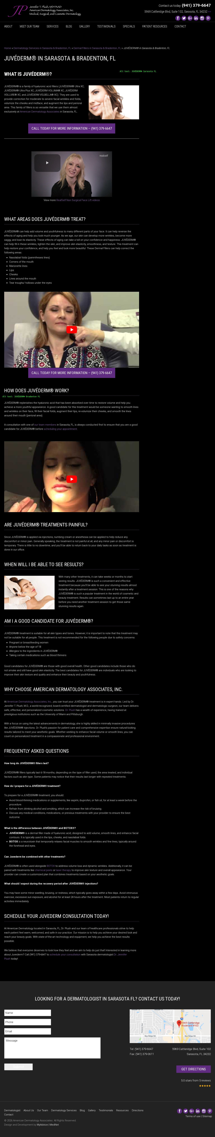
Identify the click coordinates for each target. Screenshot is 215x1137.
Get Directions (193, 1069)
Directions (137, 1110)
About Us (29, 1110)
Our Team (42, 1110)
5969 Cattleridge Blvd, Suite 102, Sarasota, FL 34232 (177, 11)
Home (7, 48)
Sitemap (207, 1116)
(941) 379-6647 (144, 1049)
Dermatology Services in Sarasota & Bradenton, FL (42, 48)
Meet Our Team (29, 26)
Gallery (84, 26)
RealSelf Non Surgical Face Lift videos (78, 200)
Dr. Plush (70, 710)
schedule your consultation (65, 954)
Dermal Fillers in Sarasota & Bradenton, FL (97, 48)
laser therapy (63, 870)
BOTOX (51, 865)
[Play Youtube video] (71, 330)
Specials (129, 26)
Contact (180, 26)
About (8, 26)
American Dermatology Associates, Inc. (29, 701)
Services (52, 26)
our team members (45, 424)
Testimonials (106, 26)
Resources (122, 1110)
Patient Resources (154, 26)
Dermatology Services (64, 1110)
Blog (69, 26)
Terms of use (193, 1116)
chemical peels (43, 870)
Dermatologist (12, 1110)
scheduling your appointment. (61, 428)
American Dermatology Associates (39, 111)
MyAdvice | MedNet (48, 1124)
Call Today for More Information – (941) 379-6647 (72, 128)
